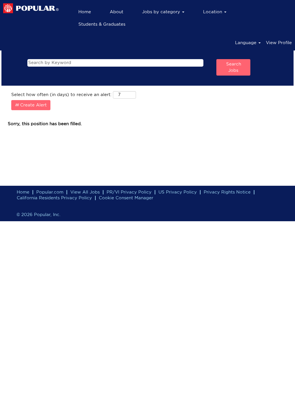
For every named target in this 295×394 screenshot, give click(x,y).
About (116, 12)
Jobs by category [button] (161, 12)
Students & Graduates (101, 24)
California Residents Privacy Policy (54, 198)
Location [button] (213, 12)
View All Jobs (85, 192)
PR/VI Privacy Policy (129, 192)
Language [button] (246, 43)
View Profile (279, 43)
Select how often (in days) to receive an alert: (61, 95)
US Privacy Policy (177, 192)
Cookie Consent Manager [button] (126, 198)
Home (84, 12)
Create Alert (33, 105)
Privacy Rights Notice (227, 192)
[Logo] (31, 8)
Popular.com (49, 192)
